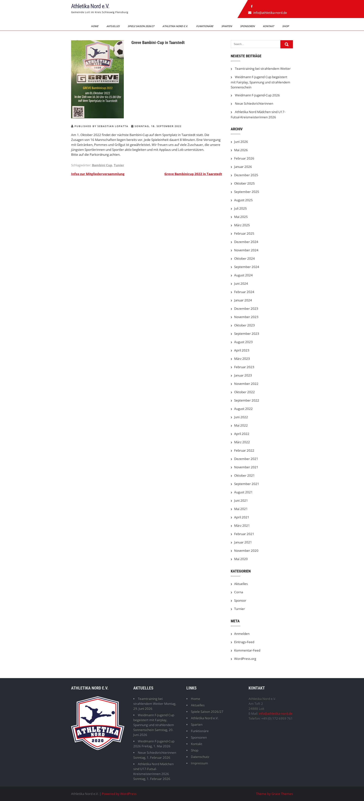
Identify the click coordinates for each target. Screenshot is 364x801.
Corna (238, 592)
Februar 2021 (244, 534)
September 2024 (246, 267)
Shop (286, 26)
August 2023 (243, 342)
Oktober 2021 (244, 475)
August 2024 (243, 275)
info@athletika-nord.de (270, 12)
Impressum (199, 763)
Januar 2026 (243, 166)
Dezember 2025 (246, 175)
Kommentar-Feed (247, 650)
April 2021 (241, 517)
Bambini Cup (102, 165)
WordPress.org (245, 658)
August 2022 (243, 408)
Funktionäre (205, 26)
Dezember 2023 (246, 308)
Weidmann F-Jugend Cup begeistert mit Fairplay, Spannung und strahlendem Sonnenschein (260, 82)
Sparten (227, 26)
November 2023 (246, 317)
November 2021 (246, 467)
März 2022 (242, 442)
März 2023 (242, 358)
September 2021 (246, 484)
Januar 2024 (243, 300)
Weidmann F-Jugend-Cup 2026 (257, 95)
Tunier (119, 165)
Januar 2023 (243, 375)
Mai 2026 (241, 150)
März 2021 (242, 525)
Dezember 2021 (246, 459)
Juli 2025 (240, 208)
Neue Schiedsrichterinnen (254, 103)
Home (95, 26)
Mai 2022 (241, 425)
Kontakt (269, 26)
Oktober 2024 (244, 258)
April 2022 (241, 434)
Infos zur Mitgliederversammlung (98, 174)
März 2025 (242, 225)
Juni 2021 (241, 500)
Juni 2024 (241, 283)
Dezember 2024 (246, 242)
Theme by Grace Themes (274, 794)
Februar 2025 (244, 233)
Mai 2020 (241, 559)
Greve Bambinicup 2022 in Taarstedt (193, 174)
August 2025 (243, 200)
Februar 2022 (244, 450)
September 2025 (246, 191)
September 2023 (246, 333)
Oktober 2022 (244, 392)
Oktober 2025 (244, 183)
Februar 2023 (244, 367)
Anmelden (241, 633)
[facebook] (252, 6)
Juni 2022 (241, 417)
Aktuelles (113, 26)
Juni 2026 (241, 141)
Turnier (239, 609)
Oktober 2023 (244, 325)
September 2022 (246, 400)
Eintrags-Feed (244, 642)
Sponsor (240, 600)
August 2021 (243, 492)
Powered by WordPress (119, 794)
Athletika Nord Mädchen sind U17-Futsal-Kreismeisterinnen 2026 (153, 769)
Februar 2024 (244, 292)
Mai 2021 (241, 509)
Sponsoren (248, 26)
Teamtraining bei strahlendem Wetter (263, 68)
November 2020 (246, 550)
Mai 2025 (241, 217)
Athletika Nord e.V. (90, 6)
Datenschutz (200, 757)
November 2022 (246, 383)
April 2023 (241, 350)
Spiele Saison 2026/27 (141, 26)
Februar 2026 (244, 158)
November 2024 (246, 250)
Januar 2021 (243, 542)
